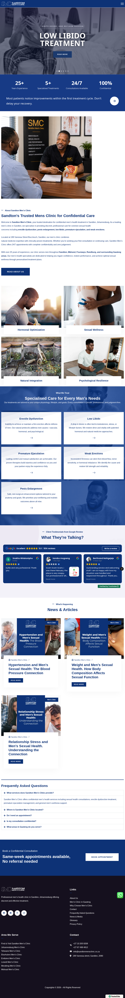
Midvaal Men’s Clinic (10, 969)
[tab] (57, 71)
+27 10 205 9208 (80, 944)
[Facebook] (10, 913)
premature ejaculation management (19, 803)
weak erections (97, 230)
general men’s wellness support (53, 803)
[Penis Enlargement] (31, 507)
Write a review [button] (110, 548)
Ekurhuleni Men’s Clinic (11, 955)
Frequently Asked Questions (82, 913)
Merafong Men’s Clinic (11, 966)
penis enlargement (46, 230)
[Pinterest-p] (17, 913)
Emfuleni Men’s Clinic (10, 958)
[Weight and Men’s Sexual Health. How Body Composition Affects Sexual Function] (94, 638)
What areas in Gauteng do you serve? (24, 827)
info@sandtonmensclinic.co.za (86, 952)
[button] (122, 569)
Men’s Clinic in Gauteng (80, 902)
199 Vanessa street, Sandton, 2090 (88, 956)
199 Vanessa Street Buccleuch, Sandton (28, 237)
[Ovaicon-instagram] (24, 913)
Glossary (74, 920)
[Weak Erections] (93, 472)
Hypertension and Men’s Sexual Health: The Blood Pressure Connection (29, 669)
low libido (60, 230)
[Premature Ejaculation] (31, 472)
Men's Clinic (51, 623)
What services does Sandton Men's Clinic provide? (30, 793)
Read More (62, 55)
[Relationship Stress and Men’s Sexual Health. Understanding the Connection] (31, 715)
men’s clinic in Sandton (11, 226)
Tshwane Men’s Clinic (10, 951)
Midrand (72, 252)
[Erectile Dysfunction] (31, 438)
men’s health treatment (76, 222)
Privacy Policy (76, 924)
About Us (74, 898)
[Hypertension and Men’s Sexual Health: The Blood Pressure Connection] (31, 638)
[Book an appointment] (114, 101)
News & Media (76, 917)
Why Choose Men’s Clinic (81, 906)
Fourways (81, 252)
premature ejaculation (75, 230)
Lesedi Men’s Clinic (9, 962)
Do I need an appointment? (19, 815)
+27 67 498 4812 (80, 947)
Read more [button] (10, 579)
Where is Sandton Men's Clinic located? (25, 810)
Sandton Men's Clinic (19, 660)
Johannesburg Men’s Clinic (13, 947)
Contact (73, 909)
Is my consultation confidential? (21, 821)
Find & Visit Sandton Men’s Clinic (15, 944)
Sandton (63, 252)
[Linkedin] (4, 913)
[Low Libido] (93, 438)
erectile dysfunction (27, 230)
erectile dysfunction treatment (103, 799)
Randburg (91, 252)
